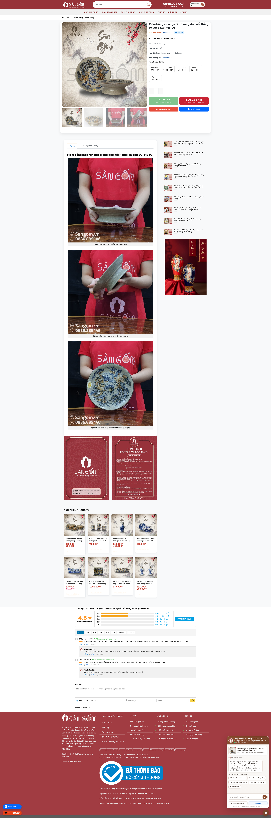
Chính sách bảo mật (166, 734)
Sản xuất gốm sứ (137, 722)
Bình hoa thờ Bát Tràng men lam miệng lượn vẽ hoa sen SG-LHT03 (121, 540)
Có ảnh (131, 632)
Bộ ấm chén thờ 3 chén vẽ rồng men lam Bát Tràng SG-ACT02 (145, 540)
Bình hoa (129, 750)
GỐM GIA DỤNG (91, 12)
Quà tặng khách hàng (139, 726)
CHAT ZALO (195, 109)
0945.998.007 (173, 4)
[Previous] (67, 64)
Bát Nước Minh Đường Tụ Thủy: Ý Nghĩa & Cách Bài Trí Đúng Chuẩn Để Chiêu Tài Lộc (188, 187)
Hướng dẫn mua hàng (166, 722)
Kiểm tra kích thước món (237, 778)
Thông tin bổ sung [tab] (90, 146)
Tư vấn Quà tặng (193, 730)
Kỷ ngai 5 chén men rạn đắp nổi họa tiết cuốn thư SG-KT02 (122, 582)
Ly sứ (109, 750)
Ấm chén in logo (180, 750)
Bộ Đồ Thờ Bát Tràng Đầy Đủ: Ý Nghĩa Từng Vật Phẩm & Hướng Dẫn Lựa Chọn (189, 176)
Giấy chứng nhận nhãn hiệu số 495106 (132, 755)
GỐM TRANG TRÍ (109, 12)
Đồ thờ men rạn (167, 58)
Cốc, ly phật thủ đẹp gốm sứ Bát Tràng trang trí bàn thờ (187, 165)
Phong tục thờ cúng (194, 734)
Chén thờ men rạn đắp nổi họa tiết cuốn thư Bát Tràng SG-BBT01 (98, 540)
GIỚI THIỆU (172, 12)
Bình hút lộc (138, 750)
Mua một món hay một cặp (238, 782)
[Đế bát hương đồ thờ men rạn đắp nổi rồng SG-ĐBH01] (74, 525)
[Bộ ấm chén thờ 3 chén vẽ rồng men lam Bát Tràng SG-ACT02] (146, 525)
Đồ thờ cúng (78, 18)
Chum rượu (153, 750)
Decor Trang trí (192, 739)
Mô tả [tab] (72, 146)
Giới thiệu (66, 749)
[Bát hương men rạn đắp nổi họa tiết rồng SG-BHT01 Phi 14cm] (98, 567)
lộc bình (122, 750)
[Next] (142, 64)
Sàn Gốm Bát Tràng (70, 727)
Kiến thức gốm (192, 722)
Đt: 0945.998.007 (110, 737)
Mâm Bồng (89, 18)
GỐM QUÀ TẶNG (146, 12)
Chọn (67, 551)
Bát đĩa (115, 750)
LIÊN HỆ (183, 12)
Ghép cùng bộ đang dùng (257, 778)
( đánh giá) (167, 32)
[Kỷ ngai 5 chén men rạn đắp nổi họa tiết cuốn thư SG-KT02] (122, 567)
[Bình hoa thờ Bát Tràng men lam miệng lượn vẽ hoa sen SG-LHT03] (122, 525)
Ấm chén (103, 750)
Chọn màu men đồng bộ (257, 782)
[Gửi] (265, 797)
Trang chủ (66, 18)
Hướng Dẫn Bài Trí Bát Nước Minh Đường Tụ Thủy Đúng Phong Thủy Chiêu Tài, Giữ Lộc (189, 143)
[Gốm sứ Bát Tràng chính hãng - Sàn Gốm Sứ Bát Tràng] (73, 4)
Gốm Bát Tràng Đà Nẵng (140, 739)
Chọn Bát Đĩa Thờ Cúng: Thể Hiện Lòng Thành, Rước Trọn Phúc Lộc (187, 220)
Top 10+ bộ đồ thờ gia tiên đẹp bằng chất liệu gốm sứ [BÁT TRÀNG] (188, 231)
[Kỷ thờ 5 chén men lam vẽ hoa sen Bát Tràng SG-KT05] (74, 567)
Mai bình (146, 750)
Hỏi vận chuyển (234, 786)
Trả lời (81, 644)
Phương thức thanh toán (167, 739)
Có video (122, 632)
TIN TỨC (161, 12)
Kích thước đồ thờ (156, 62)
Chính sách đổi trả (165, 730)
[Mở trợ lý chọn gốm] (266, 813)
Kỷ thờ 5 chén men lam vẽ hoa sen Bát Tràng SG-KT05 (74, 582)
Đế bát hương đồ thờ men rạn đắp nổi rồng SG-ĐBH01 (74, 540)
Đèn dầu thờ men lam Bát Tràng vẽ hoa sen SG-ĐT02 (145, 582)
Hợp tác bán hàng (138, 730)
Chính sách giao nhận (166, 726)
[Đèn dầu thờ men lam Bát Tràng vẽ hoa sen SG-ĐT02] (146, 567)
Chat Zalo (258, 803)
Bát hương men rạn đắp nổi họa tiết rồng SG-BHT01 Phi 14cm (97, 582)
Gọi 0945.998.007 (239, 803)
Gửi (192, 700)
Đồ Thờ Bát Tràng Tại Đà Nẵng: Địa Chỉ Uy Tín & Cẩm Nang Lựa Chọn (189, 154)
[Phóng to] (65, 104)
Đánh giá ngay (184, 619)
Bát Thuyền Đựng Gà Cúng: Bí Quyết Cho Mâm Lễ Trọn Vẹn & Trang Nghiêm (188, 209)
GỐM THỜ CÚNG (128, 12)
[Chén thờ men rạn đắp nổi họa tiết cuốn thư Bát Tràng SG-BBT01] (98, 525)
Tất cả (80, 632)
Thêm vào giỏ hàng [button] (96, 549)
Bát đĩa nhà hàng (137, 734)
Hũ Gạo (161, 750)
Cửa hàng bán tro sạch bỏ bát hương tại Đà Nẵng (189, 198)
